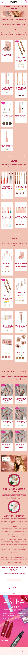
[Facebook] (5, 651)
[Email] (22, 651)
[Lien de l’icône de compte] (22, 2)
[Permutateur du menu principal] (2, 2)
